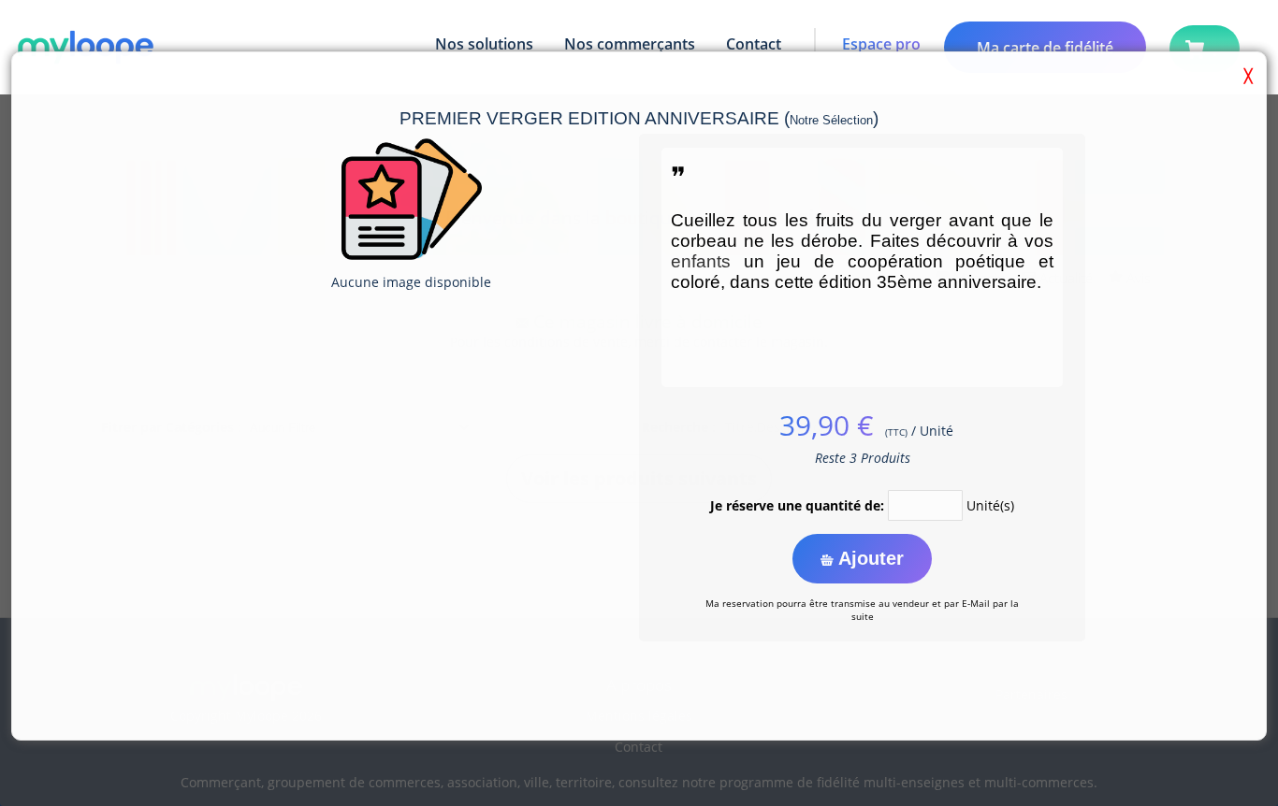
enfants (701, 261)
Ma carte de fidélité (1045, 47)
